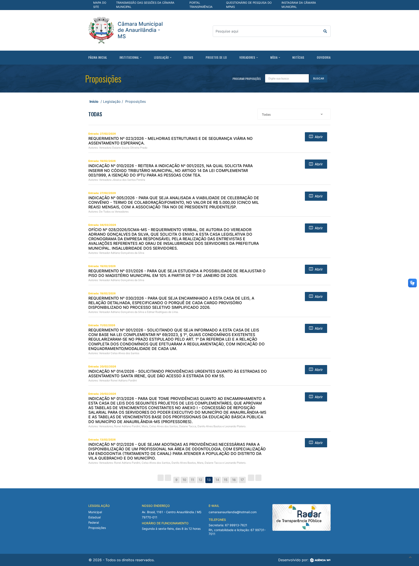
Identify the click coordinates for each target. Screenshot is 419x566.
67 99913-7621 (236, 525)
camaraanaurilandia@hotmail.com (233, 512)
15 (225, 480)
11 (192, 480)
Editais (188, 57)
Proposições (97, 528)
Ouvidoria (324, 57)
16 (234, 480)
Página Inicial (97, 57)
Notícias (298, 57)
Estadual (94, 517)
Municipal (95, 512)
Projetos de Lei (216, 57)
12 (200, 480)
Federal (93, 522)
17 (242, 480)
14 (217, 480)
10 (184, 480)
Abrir (319, 137)
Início (93, 101)
